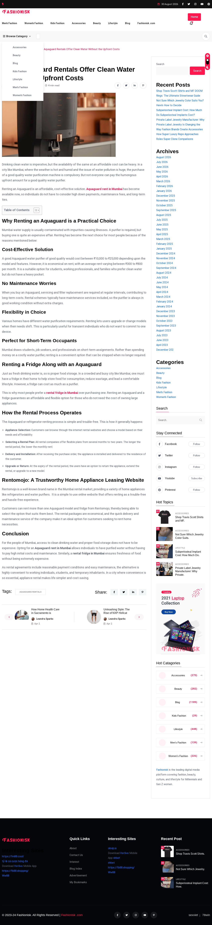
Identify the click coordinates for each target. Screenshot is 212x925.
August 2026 (163, 157)
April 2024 (162, 292)
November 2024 (165, 258)
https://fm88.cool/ (13, 856)
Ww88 (5, 875)
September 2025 (166, 210)
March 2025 (163, 239)
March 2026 (163, 181)
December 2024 (165, 253)
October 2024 (164, 263)
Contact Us (76, 855)
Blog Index (76, 868)
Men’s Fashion (9, 23)
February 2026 (164, 186)
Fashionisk (162, 769)
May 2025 (162, 229)
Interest (74, 861)
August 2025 (163, 215)
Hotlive (18, 866)
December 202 (165, 349)
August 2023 (163, 330)
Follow (196, 444)
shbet (116, 857)
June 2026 (162, 166)
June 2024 (162, 282)
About (73, 848)
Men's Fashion (20, 87)
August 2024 (163, 272)
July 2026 (162, 162)
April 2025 (162, 234)
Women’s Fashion (34, 23)
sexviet (193, 915)
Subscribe (196, 478)
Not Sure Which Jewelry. (190, 869)
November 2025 (165, 200)
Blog (127, 23)
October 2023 (164, 320)
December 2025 (165, 195)
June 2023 (162, 340)
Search (160, 64)
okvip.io (112, 848)
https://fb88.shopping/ (15, 870)
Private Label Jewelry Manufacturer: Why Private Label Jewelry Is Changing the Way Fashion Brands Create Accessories (180, 124)
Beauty (97, 23)
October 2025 (164, 205)
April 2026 (162, 176)
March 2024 (163, 296)
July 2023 (162, 335)
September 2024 (166, 268)
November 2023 (165, 316)
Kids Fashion (57, 23)
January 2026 (164, 191)
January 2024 (164, 306)
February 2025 (164, 243)
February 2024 (164, 301)
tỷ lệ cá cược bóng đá (15, 861)
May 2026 (162, 171)
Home (194, 16)
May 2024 (162, 287)
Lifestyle (113, 23)
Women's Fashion (22, 95)
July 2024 (162, 277)
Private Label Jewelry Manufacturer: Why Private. (188, 571)
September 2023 (166, 325)
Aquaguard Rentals (30, 592)
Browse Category (17, 36)
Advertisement (78, 875)
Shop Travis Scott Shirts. (190, 853)
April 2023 (162, 345)
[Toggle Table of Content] (35, 210)
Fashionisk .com (146, 23)
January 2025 (164, 248)
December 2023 (165, 311)
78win (206, 915)
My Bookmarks (78, 882)
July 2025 (162, 219)
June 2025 (162, 224)
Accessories (79, 23)
